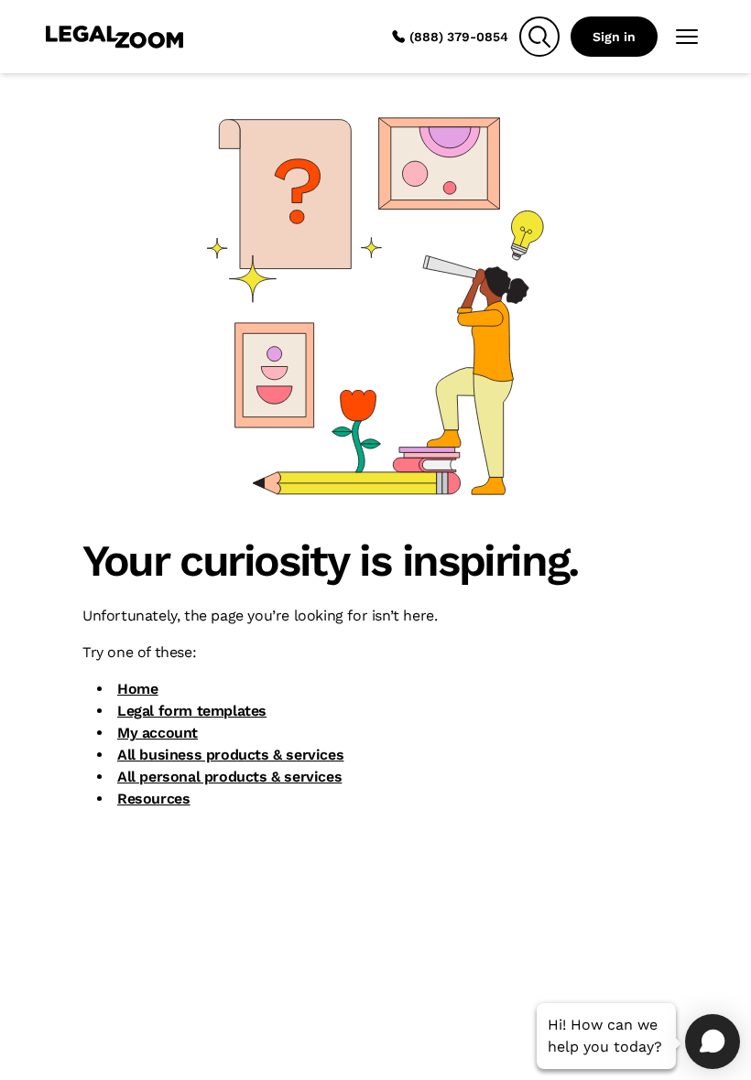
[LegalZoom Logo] (114, 36)
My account (157, 732)
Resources (153, 798)
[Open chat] (712, 1041)
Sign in (614, 36)
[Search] (539, 36)
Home (137, 688)
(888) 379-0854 (458, 36)
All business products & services (230, 754)
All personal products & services (229, 776)
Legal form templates (192, 710)
